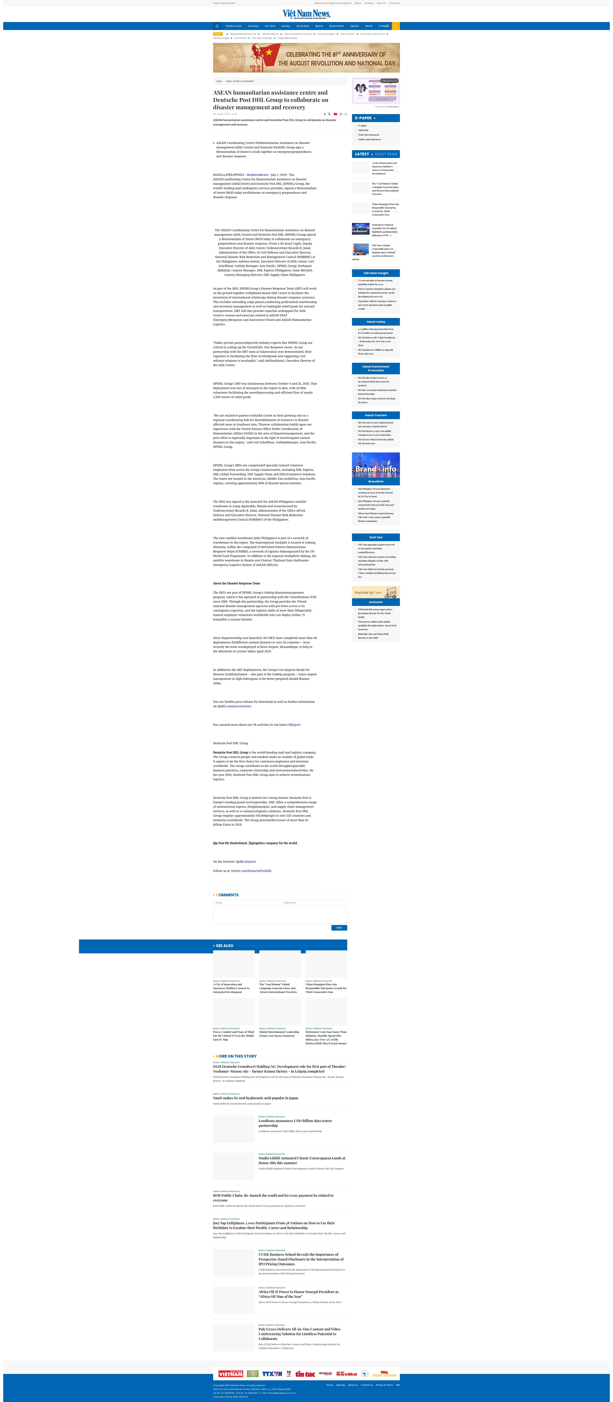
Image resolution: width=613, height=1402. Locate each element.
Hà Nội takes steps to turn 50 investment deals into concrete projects (373, 381)
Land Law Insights (326, 34)
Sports (319, 26)
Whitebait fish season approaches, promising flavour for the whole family (375, 613)
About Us (381, 3)
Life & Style (302, 26)
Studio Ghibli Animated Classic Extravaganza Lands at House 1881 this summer (302, 1160)
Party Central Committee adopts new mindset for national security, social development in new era (377, 292)
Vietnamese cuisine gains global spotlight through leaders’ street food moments (377, 625)
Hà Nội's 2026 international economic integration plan (377, 391)
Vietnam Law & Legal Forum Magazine (332, 3)
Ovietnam (369, 3)
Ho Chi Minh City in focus (373, 34)
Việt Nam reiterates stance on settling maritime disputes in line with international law (377, 560)
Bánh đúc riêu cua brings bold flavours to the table (373, 635)
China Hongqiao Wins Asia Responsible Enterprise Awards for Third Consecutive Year (326, 988)
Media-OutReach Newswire (240, 81)
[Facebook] (325, 114)
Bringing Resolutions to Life (243, 34)
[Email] (346, 114)
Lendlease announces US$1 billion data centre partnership (295, 1123)
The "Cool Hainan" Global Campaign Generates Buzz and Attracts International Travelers (278, 988)
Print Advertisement (368, 134)
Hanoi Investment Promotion (298, 34)
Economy (253, 26)
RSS (398, 1385)
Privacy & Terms (384, 1385)
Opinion (354, 26)
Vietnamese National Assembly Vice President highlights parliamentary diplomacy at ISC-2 (385, 230)
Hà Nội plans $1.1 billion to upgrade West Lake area (375, 351)
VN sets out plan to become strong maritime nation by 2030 (375, 282)
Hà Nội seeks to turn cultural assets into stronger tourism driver (375, 424)
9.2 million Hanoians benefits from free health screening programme (376, 331)
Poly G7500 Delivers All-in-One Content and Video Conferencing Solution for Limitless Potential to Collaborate (299, 1334)
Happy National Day (287, 38)
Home (219, 81)
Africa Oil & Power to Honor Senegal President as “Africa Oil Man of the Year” (299, 1294)
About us (353, 1385)
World (368, 26)
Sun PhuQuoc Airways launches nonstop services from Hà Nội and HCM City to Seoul (375, 492)
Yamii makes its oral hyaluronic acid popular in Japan (255, 1097)
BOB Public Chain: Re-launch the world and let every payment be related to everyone (273, 1197)
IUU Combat (240, 38)
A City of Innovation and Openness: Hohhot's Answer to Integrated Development (231, 988)
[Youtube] (335, 114)
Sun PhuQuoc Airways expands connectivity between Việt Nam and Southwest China (376, 505)
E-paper (363, 118)
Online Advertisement (369, 139)
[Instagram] (341, 114)
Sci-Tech (270, 26)
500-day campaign (262, 38)
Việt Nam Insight (221, 38)
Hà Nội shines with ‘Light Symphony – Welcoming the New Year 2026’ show (376, 341)
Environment (336, 26)
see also (224, 945)
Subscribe (363, 130)
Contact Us (394, 3)
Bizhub (358, 3)
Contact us (367, 1385)
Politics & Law (234, 26)
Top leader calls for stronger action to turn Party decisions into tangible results (377, 305)
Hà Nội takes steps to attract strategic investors (377, 400)
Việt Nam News (306, 14)
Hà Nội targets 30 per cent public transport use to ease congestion (374, 432)
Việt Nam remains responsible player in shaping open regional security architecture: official (373, 252)
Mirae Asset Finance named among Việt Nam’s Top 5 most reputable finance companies (376, 517)
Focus (218, 34)
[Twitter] (329, 114)
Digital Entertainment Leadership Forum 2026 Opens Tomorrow (279, 1033)
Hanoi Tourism (348, 34)
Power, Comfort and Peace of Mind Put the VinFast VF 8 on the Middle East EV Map (233, 1035)
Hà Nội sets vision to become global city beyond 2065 (376, 441)
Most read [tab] (386, 154)
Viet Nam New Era (270, 34)
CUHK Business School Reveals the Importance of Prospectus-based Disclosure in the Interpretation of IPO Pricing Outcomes (301, 1259)
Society (286, 26)
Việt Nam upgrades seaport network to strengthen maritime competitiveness (376, 548)
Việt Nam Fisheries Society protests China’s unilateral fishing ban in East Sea (377, 573)
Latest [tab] (362, 154)
